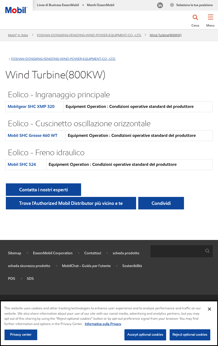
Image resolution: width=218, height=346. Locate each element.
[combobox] (181, 251)
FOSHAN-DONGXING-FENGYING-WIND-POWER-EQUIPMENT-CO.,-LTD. (89, 35)
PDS (11, 278)
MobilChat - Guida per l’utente (86, 265)
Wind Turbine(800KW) (166, 35)
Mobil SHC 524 (22, 164)
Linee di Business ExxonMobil (58, 5)
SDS (30, 278)
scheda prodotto (126, 253)
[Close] (209, 309)
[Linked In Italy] (160, 6)
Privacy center (21, 334)
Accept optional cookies (145, 334)
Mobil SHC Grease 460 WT (32, 135)
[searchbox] (176, 251)
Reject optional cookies (190, 334)
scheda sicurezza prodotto (29, 265)
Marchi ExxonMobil (100, 5)
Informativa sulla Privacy (103, 324)
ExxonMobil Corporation (53, 253)
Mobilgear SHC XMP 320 (31, 106)
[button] (210, 23)
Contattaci (92, 253)
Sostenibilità (132, 265)
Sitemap (14, 253)
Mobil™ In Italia (18, 35)
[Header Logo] (16, 6)
